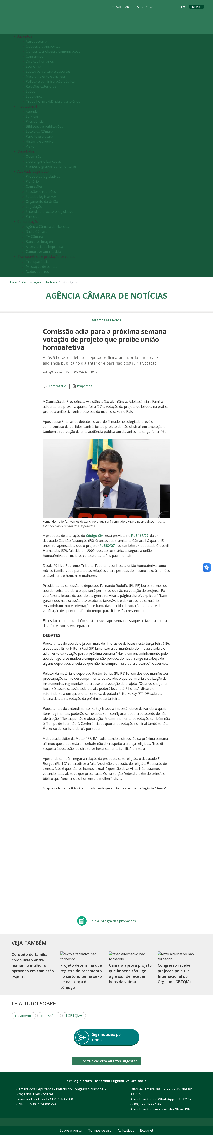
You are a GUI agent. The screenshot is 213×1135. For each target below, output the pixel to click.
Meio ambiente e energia (45, 76)
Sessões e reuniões (41, 191)
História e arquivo (40, 141)
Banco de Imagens (40, 241)
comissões (49, 1015)
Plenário (32, 181)
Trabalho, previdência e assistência (53, 101)
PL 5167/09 (139, 535)
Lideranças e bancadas (43, 161)
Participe (33, 216)
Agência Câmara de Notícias (47, 226)
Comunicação (31, 282)
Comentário (57, 386)
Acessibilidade (121, 7)
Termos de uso (100, 1130)
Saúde (30, 91)
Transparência (37, 261)
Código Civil (95, 535)
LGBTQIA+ (74, 1015)
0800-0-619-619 (168, 1089)
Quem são (34, 156)
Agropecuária (36, 41)
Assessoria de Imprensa (44, 246)
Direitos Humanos (106, 320)
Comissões (34, 186)
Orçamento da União (42, 201)
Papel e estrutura (39, 136)
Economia (33, 66)
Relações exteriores (41, 86)
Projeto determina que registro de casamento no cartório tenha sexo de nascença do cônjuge (81, 976)
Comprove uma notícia (43, 251)
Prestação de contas (41, 266)
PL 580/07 (107, 545)
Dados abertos (37, 271)
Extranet (146, 1130)
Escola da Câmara (39, 131)
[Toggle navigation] (199, 156)
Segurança (34, 96)
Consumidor (35, 56)
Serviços (32, 116)
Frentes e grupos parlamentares (51, 166)
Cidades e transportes (43, 46)
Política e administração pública (50, 81)
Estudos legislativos (41, 196)
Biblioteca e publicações (44, 126)
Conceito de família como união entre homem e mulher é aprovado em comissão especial (33, 965)
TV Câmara (34, 236)
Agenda (32, 111)
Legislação (34, 206)
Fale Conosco (145, 7)
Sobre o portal (71, 1130)
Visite (30, 146)
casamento (23, 1015)
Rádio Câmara (36, 231)
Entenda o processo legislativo (49, 211)
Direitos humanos (40, 61)
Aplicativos (126, 1130)
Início (13, 282)
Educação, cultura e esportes (48, 71)
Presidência (35, 121)
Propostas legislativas (43, 176)
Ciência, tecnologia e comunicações (53, 51)
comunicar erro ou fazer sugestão (109, 1061)
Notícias (51, 282)
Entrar (195, 7)
